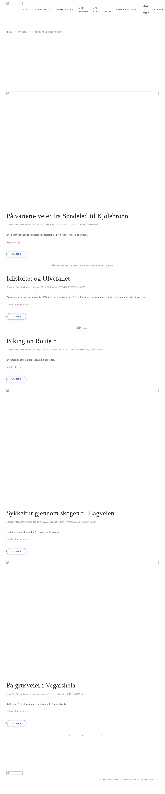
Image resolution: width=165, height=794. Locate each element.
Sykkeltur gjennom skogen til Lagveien (60, 513)
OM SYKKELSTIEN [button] (102, 10)
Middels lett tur (14, 367)
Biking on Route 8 (31, 341)
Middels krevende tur (17, 304)
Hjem (26, 9)
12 (95, 735)
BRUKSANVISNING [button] (127, 9)
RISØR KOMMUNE (69, 224)
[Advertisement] (82, 62)
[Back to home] (14, 10)
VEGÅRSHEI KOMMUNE (72, 287)
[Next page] (101, 735)
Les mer (16, 254)
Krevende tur (13, 242)
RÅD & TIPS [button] (146, 9)
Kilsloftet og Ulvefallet (38, 278)
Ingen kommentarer (88, 224)
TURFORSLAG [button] (43, 9)
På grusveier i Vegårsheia (40, 685)
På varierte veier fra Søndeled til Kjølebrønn (67, 216)
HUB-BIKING (83, 10)
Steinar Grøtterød (24, 224)
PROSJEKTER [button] (65, 9)
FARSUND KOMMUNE (74, 349)
